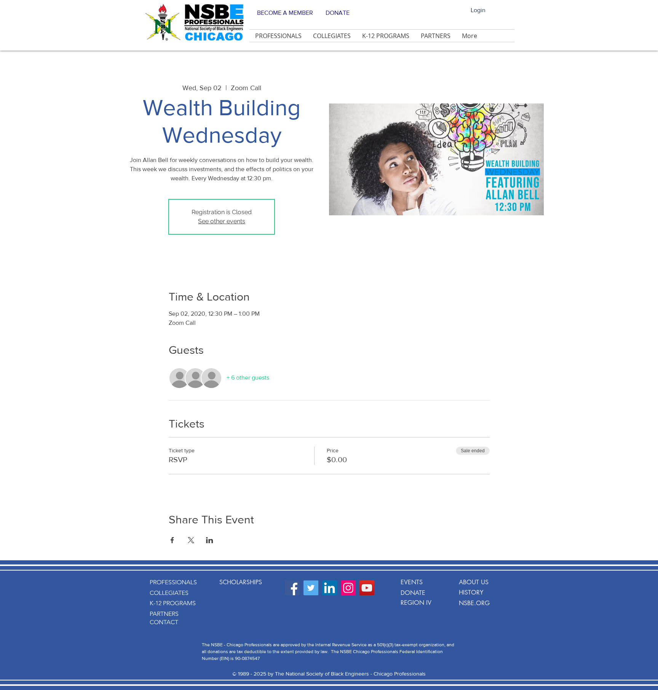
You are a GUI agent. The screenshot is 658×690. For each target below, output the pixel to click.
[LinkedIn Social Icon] (329, 587)
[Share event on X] (191, 540)
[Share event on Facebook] (172, 540)
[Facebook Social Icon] (292, 587)
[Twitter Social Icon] (310, 587)
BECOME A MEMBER (285, 13)
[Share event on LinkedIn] (209, 540)
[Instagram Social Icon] (348, 587)
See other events (221, 221)
